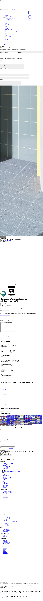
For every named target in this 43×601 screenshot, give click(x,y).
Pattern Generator (8, 25)
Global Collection (8, 240)
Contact (6, 42)
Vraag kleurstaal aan (4, 597)
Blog (6, 21)
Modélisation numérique (9, 29)
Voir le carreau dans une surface (6, 322)
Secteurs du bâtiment (8, 19)
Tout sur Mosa (7, 33)
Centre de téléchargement (9, 23)
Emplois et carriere (8, 37)
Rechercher (19, 52)
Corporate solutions (8, 36)
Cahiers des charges (8, 26)
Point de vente (7, 41)
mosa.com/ (11, 448)
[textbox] (5, 47)
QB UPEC (7, 28)
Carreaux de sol (31, 13)
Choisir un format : (3, 440)
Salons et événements (8, 20)
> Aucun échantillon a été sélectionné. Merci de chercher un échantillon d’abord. (8, 10)
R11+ (3, 65)
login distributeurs (3, 44)
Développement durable (9, 34)
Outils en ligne (7, 24)
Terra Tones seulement (6, 439)
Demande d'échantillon (4, 241)
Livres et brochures (8, 27)
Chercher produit (31, 12)
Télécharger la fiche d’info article (6, 455)
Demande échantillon (4, 9)
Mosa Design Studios (8, 39)
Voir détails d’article (4, 452)
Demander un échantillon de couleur (11, 31)
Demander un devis (8, 30)
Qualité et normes (8, 35)
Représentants (7, 40)
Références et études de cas (10, 18)
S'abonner (30, 585)
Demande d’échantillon (4, 450)
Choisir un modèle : (3, 442)
